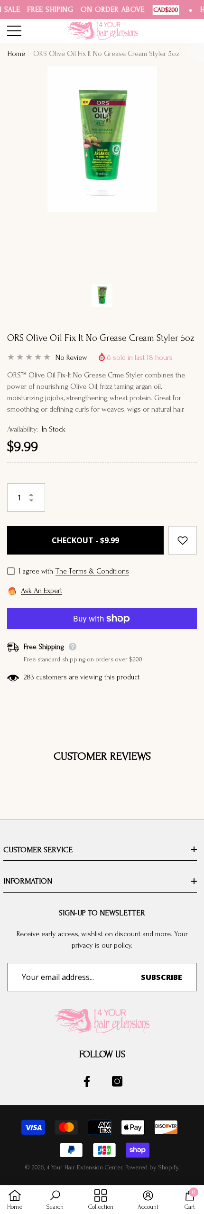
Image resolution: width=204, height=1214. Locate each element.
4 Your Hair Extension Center (84, 1167)
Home (16, 53)
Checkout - (85, 540)
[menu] (14, 31)
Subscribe (161, 977)
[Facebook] (86, 1081)
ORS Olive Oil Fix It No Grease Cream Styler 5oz (101, 338)
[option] (102, 170)
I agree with (36, 571)
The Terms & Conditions (92, 571)
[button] (102, 295)
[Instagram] (117, 1081)
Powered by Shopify (151, 1167)
